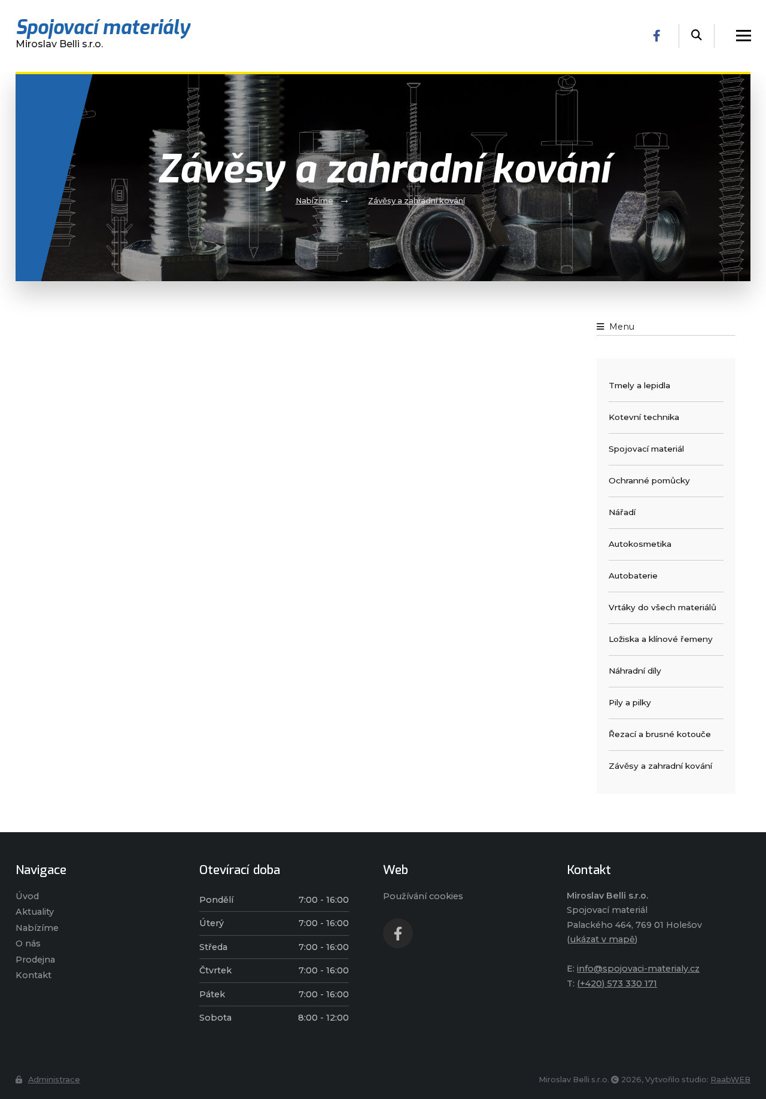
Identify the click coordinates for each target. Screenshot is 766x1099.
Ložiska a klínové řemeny (661, 639)
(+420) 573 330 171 (617, 983)
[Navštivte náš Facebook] (657, 36)
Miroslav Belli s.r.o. (103, 35)
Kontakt (33, 975)
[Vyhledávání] (696, 36)
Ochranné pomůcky (649, 480)
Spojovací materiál (646, 448)
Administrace (54, 1079)
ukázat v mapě (602, 939)
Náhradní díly (635, 670)
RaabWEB (730, 1079)
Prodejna (35, 959)
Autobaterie (633, 575)
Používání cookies (423, 896)
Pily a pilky (630, 702)
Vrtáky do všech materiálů (662, 607)
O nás (28, 943)
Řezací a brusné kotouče (660, 734)
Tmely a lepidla (639, 385)
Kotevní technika (644, 417)
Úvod (27, 896)
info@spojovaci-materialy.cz (638, 968)
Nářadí (622, 512)
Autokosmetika (640, 544)
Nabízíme (314, 200)
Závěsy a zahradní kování (416, 200)
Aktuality (35, 911)
